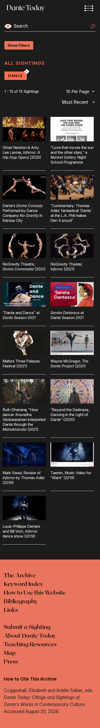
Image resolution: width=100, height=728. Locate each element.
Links (11, 610)
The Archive (20, 575)
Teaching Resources (30, 644)
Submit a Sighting (27, 627)
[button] (88, 8)
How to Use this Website (35, 593)
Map (10, 653)
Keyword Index (23, 584)
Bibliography (21, 601)
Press (11, 662)
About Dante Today (30, 636)
